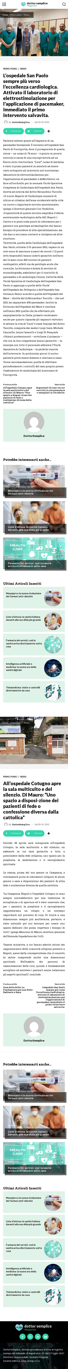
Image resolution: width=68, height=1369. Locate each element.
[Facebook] (22, 1337)
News (27, 14)
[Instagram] (30, 1337)
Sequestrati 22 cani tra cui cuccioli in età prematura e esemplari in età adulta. (50, 390)
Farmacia (13, 557)
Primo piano (16, 14)
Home (5, 14)
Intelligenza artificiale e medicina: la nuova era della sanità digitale (21, 666)
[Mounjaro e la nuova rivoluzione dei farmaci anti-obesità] (34, 480)
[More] (48, 131)
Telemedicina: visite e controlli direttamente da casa (23, 689)
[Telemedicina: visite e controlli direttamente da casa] (53, 692)
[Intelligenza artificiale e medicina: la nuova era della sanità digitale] (53, 668)
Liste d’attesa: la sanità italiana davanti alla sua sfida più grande (28, 528)
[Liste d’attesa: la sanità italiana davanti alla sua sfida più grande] (34, 517)
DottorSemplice (21, 122)
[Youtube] (45, 1337)
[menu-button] (4, 4)
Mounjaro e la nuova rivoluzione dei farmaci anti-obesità (30, 492)
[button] (64, 4)
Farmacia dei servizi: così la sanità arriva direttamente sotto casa (29, 565)
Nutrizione (14, 485)
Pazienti (12, 521)
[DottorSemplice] (6, 122)
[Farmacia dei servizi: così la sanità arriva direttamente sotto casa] (34, 553)
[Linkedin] (38, 1337)
